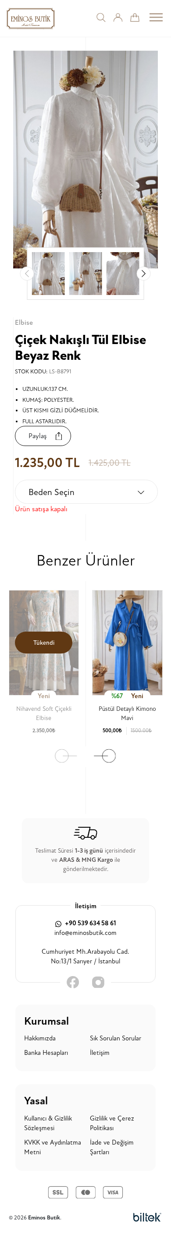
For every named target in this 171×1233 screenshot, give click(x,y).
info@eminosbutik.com (85, 933)
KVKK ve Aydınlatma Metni (52, 1147)
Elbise (24, 322)
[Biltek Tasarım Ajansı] (147, 1217)
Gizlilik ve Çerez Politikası (112, 1123)
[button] (144, 274)
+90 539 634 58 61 (90, 923)
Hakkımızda (40, 1038)
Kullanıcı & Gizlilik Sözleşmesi (48, 1123)
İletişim (100, 1053)
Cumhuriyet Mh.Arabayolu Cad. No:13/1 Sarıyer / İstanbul (85, 957)
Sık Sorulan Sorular (115, 1038)
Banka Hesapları (46, 1053)
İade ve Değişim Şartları (112, 1147)
